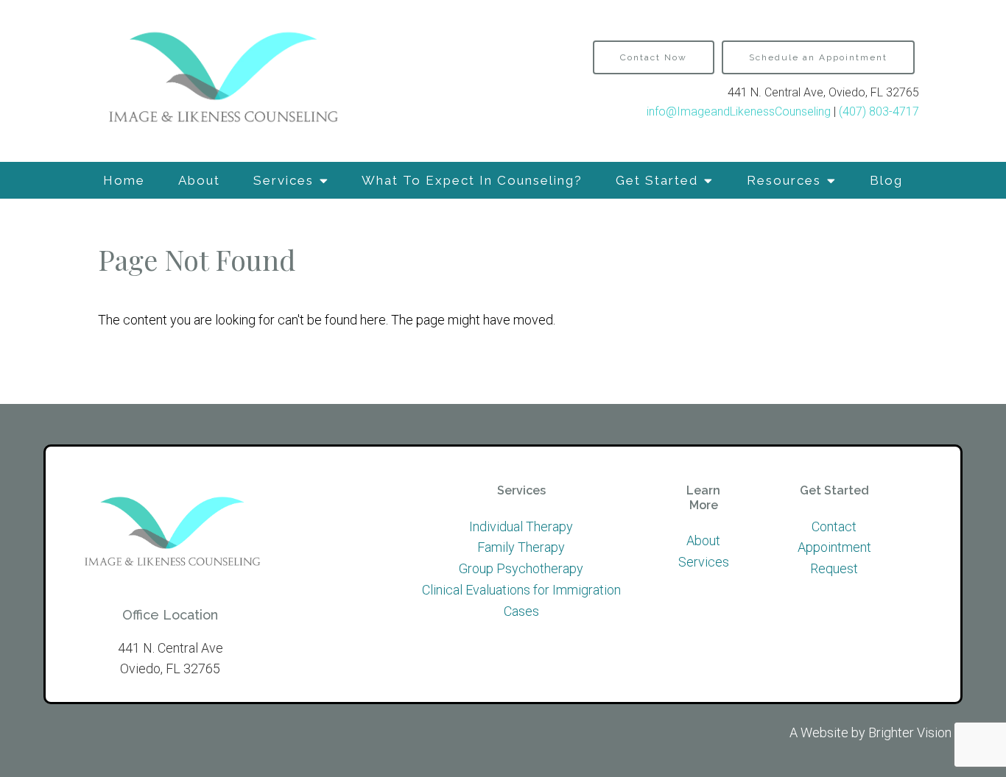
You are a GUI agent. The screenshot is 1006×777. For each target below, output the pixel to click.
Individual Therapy (521, 526)
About (199, 180)
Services (283, 180)
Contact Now (653, 57)
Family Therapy (521, 547)
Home (124, 180)
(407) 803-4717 (879, 111)
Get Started (657, 180)
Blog (886, 180)
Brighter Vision (910, 732)
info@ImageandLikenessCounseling (739, 111)
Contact (834, 526)
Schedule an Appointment (818, 57)
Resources (784, 180)
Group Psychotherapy (521, 568)
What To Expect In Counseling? (472, 180)
